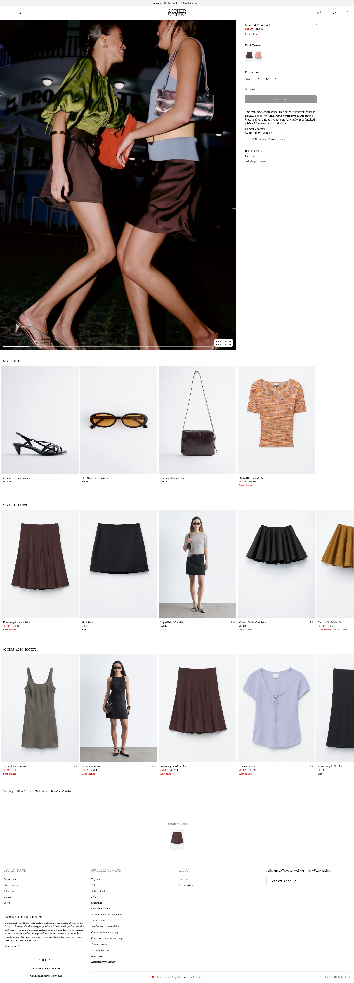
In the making (186, 885)
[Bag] (347, 13)
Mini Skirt (87, 622)
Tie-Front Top (247, 766)
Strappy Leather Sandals (16, 478)
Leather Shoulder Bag (172, 478)
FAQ (93, 897)
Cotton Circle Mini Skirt (252, 622)
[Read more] (177, 3)
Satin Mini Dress (91, 766)
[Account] (320, 13)
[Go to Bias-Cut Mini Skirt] (177, 839)
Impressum (97, 956)
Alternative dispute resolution (107, 915)
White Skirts (24, 791)
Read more (10, 946)
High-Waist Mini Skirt (172, 622)
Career (7, 897)
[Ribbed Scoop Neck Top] (276, 420)
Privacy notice (99, 944)
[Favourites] (334, 13)
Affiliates (9, 891)
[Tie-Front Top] (276, 708)
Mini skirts (41, 791)
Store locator (11, 885)
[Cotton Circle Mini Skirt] (276, 564)
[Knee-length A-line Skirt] (40, 564)
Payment (96, 879)
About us (183, 879)
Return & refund (100, 891)
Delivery (95, 885)
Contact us (10, 879)
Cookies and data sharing (104, 932)
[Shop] (6, 13)
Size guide (250, 89)
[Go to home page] (177, 13)
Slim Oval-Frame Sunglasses (97, 478)
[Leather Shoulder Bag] (197, 420)
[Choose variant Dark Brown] (249, 56)
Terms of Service (100, 950)
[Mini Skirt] (118, 564)
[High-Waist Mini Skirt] (197, 564)
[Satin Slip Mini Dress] (40, 708)
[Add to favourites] (315, 25)
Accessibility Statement (103, 962)
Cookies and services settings (46, 976)
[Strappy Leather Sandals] (40, 420)
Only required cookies (46, 969)
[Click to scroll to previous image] (340, 504)
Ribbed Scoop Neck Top (251, 478)
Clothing (8, 791)
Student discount (100, 909)
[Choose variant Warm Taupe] (258, 56)
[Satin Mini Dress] (118, 708)
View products (223, 344)
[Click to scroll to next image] (348, 504)
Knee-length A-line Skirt (16, 622)
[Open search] (20, 13)
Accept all (46, 960)
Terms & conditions (101, 920)
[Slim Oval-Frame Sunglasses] (118, 420)
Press (7, 903)
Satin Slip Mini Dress (14, 766)
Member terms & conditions (106, 926)
